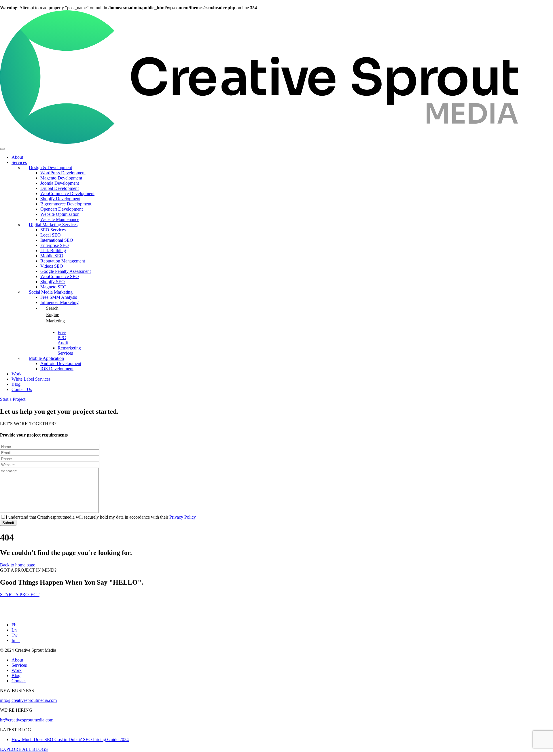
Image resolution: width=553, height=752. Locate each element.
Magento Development (61, 177)
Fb (15, 624)
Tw (15, 635)
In (14, 640)
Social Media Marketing (51, 292)
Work (17, 373)
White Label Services (31, 379)
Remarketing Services (69, 350)
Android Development (60, 363)
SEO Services (53, 229)
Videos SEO (51, 266)
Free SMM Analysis (58, 297)
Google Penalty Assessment (65, 271)
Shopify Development (60, 198)
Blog (16, 384)
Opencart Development (61, 209)
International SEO (56, 240)
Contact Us (22, 389)
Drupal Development (59, 188)
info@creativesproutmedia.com (28, 700)
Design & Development (50, 167)
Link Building (53, 250)
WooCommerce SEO (59, 276)
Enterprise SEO (54, 245)
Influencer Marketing (59, 302)
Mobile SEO (51, 255)
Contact (19, 680)
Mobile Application (46, 358)
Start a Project (12, 399)
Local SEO (50, 235)
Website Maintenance (59, 219)
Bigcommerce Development (65, 203)
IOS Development (56, 368)
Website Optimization (59, 214)
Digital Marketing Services (53, 224)
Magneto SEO (53, 286)
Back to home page (17, 564)
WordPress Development (63, 172)
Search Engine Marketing (55, 314)
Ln (15, 630)
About (17, 157)
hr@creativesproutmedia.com (26, 719)
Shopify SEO (52, 281)
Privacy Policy (182, 517)
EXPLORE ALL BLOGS (24, 749)
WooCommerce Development (67, 193)
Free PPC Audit (63, 337)
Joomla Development (59, 183)
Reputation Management (62, 260)
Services (19, 162)
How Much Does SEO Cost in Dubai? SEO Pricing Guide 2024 (70, 739)
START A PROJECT (19, 594)
